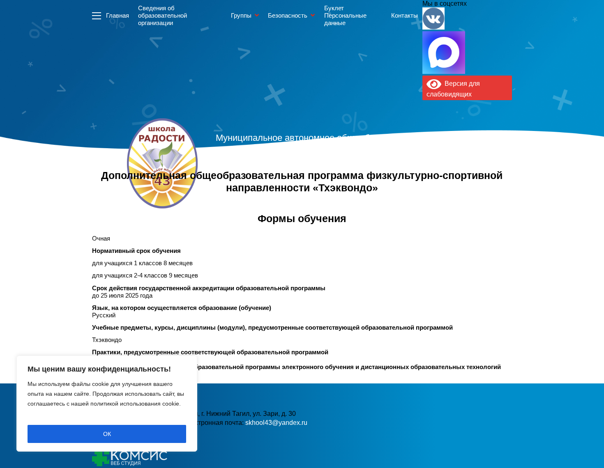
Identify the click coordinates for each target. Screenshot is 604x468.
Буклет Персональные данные (345, 15)
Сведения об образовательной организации (162, 15)
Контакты (404, 15)
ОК (107, 434)
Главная (117, 15)
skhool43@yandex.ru (276, 422)
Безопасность (287, 15)
